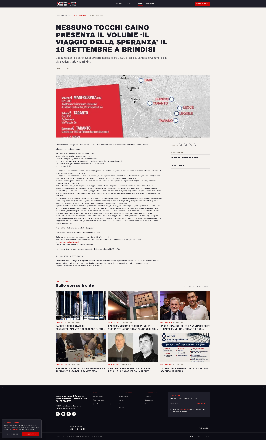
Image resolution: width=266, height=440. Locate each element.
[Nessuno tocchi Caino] (66, 4)
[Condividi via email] (196, 145)
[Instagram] (74, 414)
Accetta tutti (31, 434)
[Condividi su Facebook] (186, 145)
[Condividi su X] (191, 145)
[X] (58, 414)
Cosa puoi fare (201, 4)
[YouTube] (63, 414)
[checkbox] (171, 409)
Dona (121, 404)
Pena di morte (98, 396)
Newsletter (149, 400)
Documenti (150, 4)
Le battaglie (129, 4)
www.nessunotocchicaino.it (69, 242)
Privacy (190, 436)
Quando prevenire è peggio (103, 404)
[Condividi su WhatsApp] (181, 145)
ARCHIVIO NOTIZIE (63, 15)
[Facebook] (68, 414)
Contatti (147, 404)
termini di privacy (184, 409)
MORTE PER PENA (80, 15)
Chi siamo (118, 4)
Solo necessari (12, 434)
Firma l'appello (124, 396)
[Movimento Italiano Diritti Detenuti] (77, 428)
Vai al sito (205, 428)
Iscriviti (121, 400)
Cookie (199, 436)
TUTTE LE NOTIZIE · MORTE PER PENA (196, 286)
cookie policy (15, 429)
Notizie (140, 4)
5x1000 (121, 408)
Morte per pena (98, 400)
